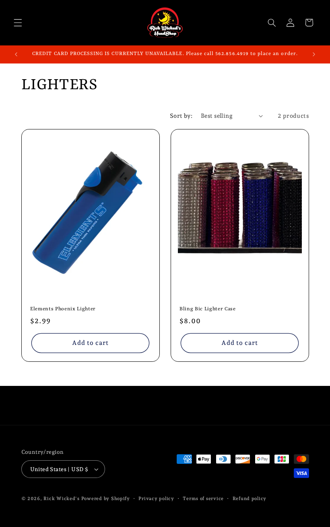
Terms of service (203, 498)
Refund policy (250, 498)
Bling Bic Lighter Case (207, 309)
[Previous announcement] (16, 54)
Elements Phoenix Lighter (63, 309)
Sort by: (181, 115)
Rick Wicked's (61, 498)
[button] (17, 22)
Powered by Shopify (105, 498)
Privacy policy (156, 498)
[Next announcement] (314, 54)
